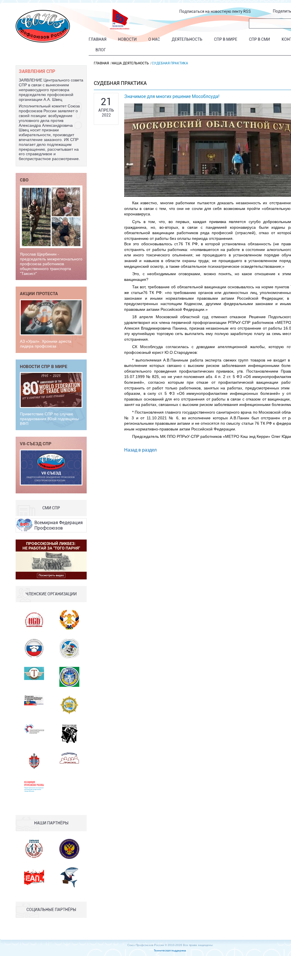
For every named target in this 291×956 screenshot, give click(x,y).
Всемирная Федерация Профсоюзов (58, 525)
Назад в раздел (140, 450)
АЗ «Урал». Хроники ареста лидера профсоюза (45, 343)
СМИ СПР (51, 508)
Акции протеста (39, 293)
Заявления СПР (37, 71)
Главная (97, 39)
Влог (100, 50)
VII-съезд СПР (35, 443)
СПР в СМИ (259, 39)
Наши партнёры (51, 823)
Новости (127, 39)
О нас (154, 39)
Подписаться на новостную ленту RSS (215, 11)
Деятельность (187, 39)
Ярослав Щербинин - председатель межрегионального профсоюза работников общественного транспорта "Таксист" (51, 263)
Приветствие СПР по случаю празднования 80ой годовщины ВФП (49, 419)
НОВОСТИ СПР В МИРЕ (43, 366)
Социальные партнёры (51, 909)
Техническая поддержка (170, 950)
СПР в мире (225, 39)
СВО (24, 180)
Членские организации (51, 594)
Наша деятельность (130, 63)
